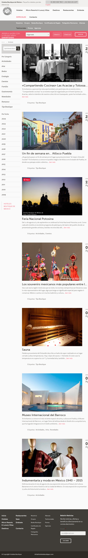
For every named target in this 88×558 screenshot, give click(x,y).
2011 (3, 184)
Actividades (6, 61)
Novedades (6, 96)
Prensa (30, 28)
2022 (4, 128)
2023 (4, 123)
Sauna (26, 349)
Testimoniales (21, 28)
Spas (18, 519)
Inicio (3, 42)
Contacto (33, 17)
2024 (4, 118)
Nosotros (19, 23)
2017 (3, 154)
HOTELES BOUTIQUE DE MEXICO (9, 206)
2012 (3, 179)
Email (63, 529)
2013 (3, 174)
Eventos (5, 81)
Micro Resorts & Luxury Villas (37, 10)
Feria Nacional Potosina (37, 219)
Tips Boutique (7, 106)
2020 (4, 138)
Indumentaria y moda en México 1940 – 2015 (52, 480)
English (48, 5)
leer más (25, 96)
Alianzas (82, 23)
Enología (5, 76)
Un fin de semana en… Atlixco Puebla (46, 153)
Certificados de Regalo (52, 23)
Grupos (27, 23)
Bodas (4, 71)
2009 (4, 194)
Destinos (56, 10)
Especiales (21, 17)
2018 (3, 148)
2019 (3, 143)
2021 (3, 133)
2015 (3, 164)
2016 (3, 159)
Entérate (80, 10)
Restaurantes (68, 10)
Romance (5, 101)
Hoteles (19, 10)
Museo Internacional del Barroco (44, 415)
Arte (3, 66)
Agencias (37, 28)
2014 (3, 169)
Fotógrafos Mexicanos (70, 23)
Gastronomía (7, 91)
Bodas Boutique (37, 23)
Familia (5, 86)
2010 (3, 189)
